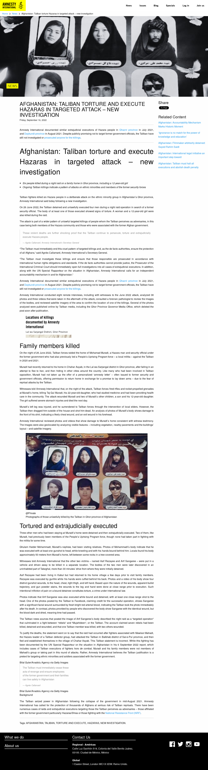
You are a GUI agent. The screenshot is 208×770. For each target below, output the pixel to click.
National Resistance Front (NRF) (123, 713)
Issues (142, 5)
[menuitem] (129, 5)
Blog (156, 5)
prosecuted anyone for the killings (62, 137)
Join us (200, 5)
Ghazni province (128, 130)
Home (5, 13)
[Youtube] (197, 744)
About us (12, 745)
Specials (170, 5)
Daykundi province (34, 133)
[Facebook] (172, 744)
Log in (186, 5)
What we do (14, 737)
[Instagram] (189, 744)
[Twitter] (181, 744)
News (129, 5)
